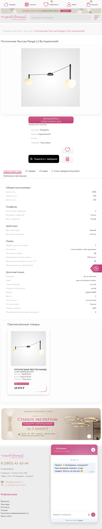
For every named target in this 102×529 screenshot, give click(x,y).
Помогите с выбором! (45, 159)
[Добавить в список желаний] (67, 150)
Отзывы (4, 510)
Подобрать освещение (42, 17)
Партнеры (5, 504)
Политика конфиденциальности (15, 513)
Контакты (5, 507)
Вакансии (5, 501)
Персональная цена (23, 383)
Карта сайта (6, 516)
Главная (12, 5)
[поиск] (87, 18)
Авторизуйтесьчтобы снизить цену (51, 120)
